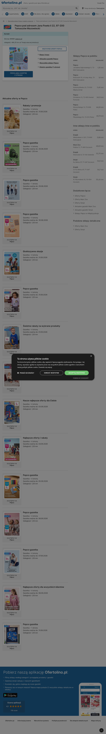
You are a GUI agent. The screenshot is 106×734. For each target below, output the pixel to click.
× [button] (91, 356)
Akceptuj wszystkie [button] (77, 373)
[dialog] (53, 367)
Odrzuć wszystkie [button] (51, 373)
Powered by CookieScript (81, 378)
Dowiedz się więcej (45, 367)
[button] (25, 373)
